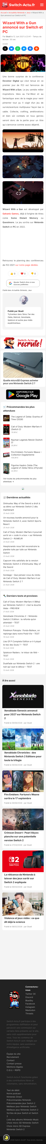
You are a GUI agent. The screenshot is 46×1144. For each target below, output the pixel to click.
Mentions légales (15, 1067)
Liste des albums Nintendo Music (23, 1119)
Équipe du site (13, 1054)
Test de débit (13, 1090)
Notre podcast (14, 1093)
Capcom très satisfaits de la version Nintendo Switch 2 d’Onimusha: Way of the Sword (22, 563)
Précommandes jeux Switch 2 (21, 1103)
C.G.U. (10, 1070)
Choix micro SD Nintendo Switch (22, 1122)
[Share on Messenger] (24, 48)
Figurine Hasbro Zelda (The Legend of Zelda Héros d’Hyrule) (27, 466)
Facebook (30, 1003)
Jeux (28, 13)
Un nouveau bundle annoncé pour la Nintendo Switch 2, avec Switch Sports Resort (22, 520)
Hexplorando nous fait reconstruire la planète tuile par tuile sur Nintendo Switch (21, 549)
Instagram (30, 1007)
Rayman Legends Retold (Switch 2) (26, 441)
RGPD (17, 1070)
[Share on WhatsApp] (17, 48)
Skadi (8, 36)
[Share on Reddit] (36, 48)
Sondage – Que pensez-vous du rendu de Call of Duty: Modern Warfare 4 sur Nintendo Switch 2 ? (21, 578)
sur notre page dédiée (26, 265)
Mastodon (30, 1010)
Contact (10, 1060)
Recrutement (13, 1057)
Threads (29, 1013)
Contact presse (14, 1063)
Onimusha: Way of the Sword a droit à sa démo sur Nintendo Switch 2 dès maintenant (21, 506)
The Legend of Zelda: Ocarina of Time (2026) (26, 418)
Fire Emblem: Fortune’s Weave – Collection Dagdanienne (26, 453)
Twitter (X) (30, 994)
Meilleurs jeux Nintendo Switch (21, 1106)
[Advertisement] (23, 957)
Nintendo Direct (14, 1096)
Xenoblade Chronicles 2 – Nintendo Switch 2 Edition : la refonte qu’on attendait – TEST (20, 619)
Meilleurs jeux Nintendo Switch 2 (22, 1109)
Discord (29, 997)
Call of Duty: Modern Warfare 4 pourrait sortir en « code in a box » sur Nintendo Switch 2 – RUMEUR (22, 535)
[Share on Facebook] (30, 48)
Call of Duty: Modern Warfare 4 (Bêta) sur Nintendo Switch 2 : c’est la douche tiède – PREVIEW (22, 604)
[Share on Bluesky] (11, 48)
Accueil (4, 13)
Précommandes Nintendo (19, 1100)
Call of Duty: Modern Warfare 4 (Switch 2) (26, 428)
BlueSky (29, 1000)
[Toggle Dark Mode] (6, 1137)
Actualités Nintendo (17, 13)
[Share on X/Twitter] (5, 48)
